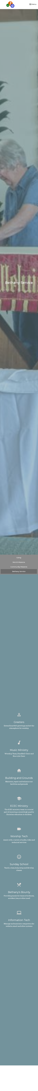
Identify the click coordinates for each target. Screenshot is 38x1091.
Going (18, 558)
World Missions (19, 562)
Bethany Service (18, 571)
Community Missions (18, 567)
